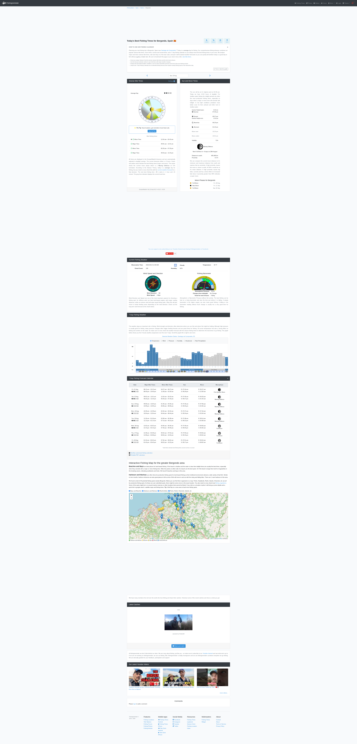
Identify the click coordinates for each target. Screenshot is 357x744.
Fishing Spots (130, 7)
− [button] (131, 498)
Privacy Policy (220, 726)
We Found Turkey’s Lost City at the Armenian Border (178, 687)
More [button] (331, 3)
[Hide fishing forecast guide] (227, 47)
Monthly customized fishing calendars (141, 453)
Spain (137, 7)
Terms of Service (221, 724)
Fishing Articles (148, 728)
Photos (310, 3)
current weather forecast (165, 170)
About (218, 722)
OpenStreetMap (218, 538)
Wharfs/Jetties (163, 491)
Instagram (177, 722)
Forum (324, 3)
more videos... (224, 693)
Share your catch (179, 646)
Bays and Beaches (135, 491)
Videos (317, 3)
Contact (218, 719)
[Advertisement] (178, 23)
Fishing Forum (148, 724)
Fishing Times (300, 3)
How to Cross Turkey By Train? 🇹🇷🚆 (208, 687)
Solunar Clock (191, 724)
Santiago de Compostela (168, 50)
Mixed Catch (178, 609)
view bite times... (187, 57)
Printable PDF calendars (138, 455)
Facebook (177, 719)
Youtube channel (208, 653)
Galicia (142, 7)
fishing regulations (221, 483)
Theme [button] (346, 3)
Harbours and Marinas (150, 491)
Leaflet (211, 538)
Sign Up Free (152, 131)
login (134, 704)
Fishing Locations (149, 719)
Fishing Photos (148, 726)
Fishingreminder (12, 3)
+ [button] (131, 495)
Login (339, 3)
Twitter (176, 726)
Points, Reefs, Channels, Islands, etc (181, 491)
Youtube (176, 724)
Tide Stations (147, 722)
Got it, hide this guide (221, 69)
